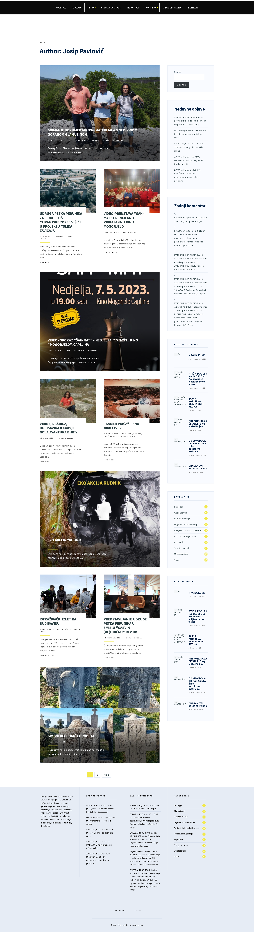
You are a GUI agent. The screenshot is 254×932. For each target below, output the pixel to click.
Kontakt (193, 7)
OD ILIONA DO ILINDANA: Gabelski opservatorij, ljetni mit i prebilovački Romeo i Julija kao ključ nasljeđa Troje (189, 238)
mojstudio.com (137, 925)
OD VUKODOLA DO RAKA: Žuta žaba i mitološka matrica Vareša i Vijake (190, 290)
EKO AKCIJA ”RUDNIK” (65, 540)
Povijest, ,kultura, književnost (80, 140)
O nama (76, 7)
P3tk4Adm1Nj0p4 (182, 217)
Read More (143, 152)
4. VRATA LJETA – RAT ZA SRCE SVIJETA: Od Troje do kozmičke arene (189, 147)
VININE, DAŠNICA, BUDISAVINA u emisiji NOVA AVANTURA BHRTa (59, 428)
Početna (61, 7)
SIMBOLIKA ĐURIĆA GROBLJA (71, 736)
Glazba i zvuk (180, 512)
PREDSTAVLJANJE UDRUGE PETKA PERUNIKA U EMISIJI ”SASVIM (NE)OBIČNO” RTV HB (125, 625)
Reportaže (133, 7)
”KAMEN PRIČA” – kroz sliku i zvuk (121, 425)
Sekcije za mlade (127, 232)
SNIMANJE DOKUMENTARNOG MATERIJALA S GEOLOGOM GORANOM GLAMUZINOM (92, 132)
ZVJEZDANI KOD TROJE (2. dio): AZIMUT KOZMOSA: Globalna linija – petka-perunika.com (190, 259)
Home (42, 42)
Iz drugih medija (172, 7)
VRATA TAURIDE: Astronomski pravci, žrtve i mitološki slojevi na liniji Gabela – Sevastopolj (190, 121)
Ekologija (71, 546)
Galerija (151, 7)
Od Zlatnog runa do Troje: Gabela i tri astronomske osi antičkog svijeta (190, 134)
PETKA (91, 7)
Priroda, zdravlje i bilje (185, 536)
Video (133, 436)
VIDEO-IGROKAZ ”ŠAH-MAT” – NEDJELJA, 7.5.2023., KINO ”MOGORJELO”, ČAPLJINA (93, 342)
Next (106, 774)
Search (177, 72)
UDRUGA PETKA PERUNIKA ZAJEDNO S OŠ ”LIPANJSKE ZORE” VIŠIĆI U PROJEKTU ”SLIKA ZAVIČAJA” (61, 222)
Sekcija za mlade (111, 7)
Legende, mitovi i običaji (82, 742)
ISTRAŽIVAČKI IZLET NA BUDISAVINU (58, 621)
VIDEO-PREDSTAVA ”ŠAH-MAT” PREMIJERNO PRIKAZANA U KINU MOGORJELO (124, 220)
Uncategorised (89, 350)
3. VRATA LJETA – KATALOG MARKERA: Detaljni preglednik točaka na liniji (188, 160)
